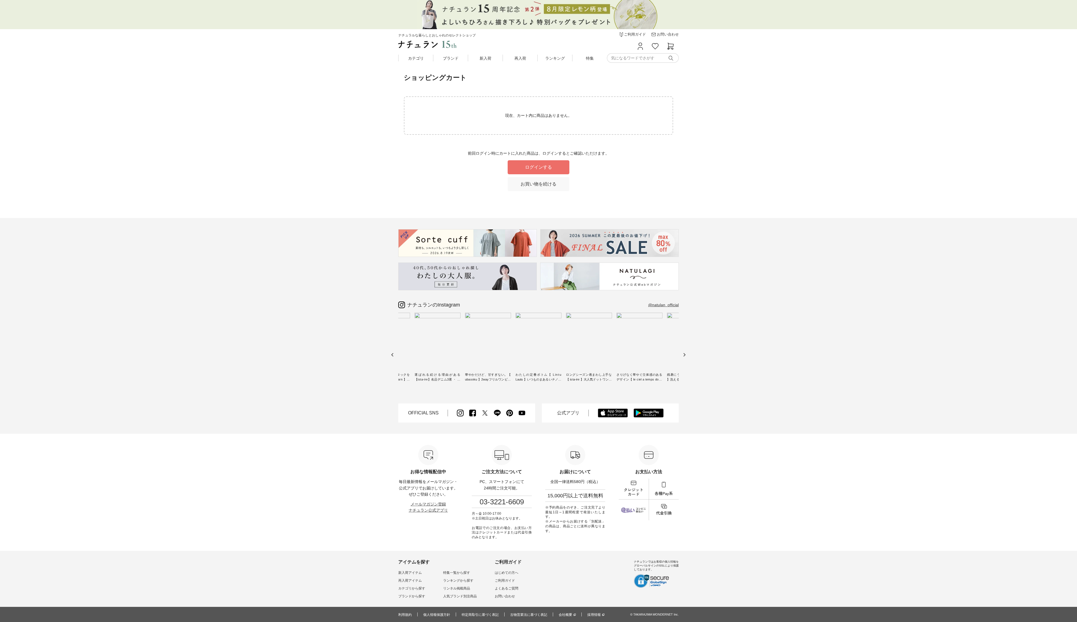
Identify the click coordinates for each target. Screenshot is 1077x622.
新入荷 (485, 58)
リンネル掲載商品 (456, 588)
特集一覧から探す (456, 573)
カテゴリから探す (411, 588)
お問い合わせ (505, 596)
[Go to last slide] (392, 355)
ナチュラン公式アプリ (428, 510)
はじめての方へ (506, 573)
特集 (590, 58)
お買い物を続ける (538, 184)
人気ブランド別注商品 (460, 596)
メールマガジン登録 (428, 504)
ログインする (538, 167)
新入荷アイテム (410, 573)
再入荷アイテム (410, 580)
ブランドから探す (411, 596)
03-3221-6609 (502, 502)
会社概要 (565, 614)
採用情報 (594, 614)
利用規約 (405, 615)
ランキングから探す (458, 580)
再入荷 (520, 58)
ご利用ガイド (505, 580)
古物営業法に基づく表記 (528, 615)
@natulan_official (663, 305)
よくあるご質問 (506, 588)
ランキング (555, 58)
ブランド (451, 58)
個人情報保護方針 (436, 615)
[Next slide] (684, 355)
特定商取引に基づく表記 (480, 615)
